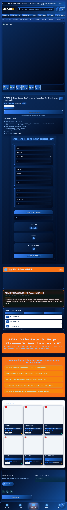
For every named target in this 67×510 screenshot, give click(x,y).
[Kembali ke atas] (63, 501)
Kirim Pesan (9, 484)
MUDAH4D (44, 3)
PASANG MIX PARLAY (33, 256)
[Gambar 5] (31, 87)
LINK (20, 507)
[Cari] (19, 9)
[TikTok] (11, 491)
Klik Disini (18, 133)
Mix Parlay (51, 15)
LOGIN (7, 507)
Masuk (43, 4)
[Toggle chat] (62, 505)
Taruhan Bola (42, 15)
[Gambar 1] (6, 87)
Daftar (60, 3)
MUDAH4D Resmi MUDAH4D (36, 19)
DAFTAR (33, 507)
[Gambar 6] (38, 87)
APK (46, 507)
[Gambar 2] (12, 87)
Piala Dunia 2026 (53, 312)
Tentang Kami (39, 478)
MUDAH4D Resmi (52, 3)
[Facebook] (3, 491)
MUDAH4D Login (60, 15)
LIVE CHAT (59, 507)
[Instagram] (7, 491)
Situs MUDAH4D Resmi (29, 15)
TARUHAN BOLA (24, 19)
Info (61, 269)
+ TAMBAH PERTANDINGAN (33, 212)
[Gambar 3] (19, 87)
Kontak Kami (38, 481)
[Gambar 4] (25, 87)
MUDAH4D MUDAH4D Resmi (52, 19)
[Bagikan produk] (61, 98)
